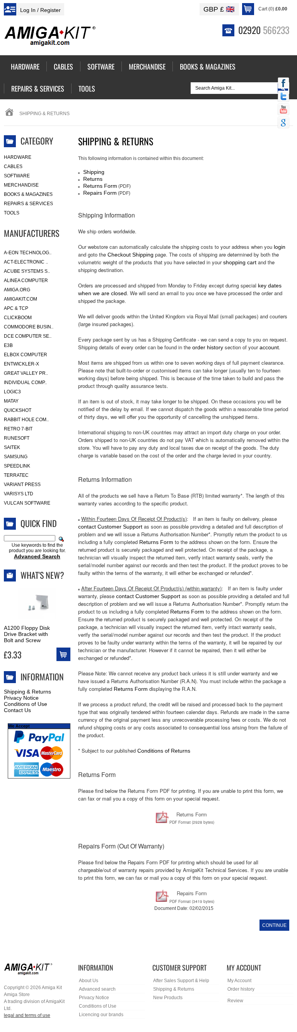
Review (235, 1000)
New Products (168, 997)
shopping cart (239, 262)
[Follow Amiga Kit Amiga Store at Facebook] (283, 83)
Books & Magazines (28, 194)
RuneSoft (16, 438)
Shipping (93, 172)
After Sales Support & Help (181, 980)
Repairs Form (100, 193)
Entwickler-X (21, 364)
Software (17, 176)
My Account (239, 980)
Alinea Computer (26, 280)
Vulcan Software (27, 503)
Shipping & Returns (27, 692)
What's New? (42, 575)
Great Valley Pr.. (26, 373)
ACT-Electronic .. (26, 262)
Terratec (16, 475)
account (269, 347)
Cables (13, 166)
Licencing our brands (101, 1014)
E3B (8, 345)
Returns (92, 179)
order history (207, 347)
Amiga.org (17, 289)
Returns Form (100, 186)
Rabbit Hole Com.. (26, 419)
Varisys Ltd (18, 493)
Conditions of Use (25, 704)
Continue (274, 925)
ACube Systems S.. (27, 271)
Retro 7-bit (18, 429)
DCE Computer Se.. (27, 336)
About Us (88, 980)
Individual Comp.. (25, 382)
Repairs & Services (28, 203)
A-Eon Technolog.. (27, 252)
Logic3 (12, 391)
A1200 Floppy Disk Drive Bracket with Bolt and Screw (27, 634)
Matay (11, 401)
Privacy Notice (21, 698)
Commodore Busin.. (28, 327)
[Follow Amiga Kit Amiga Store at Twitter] (283, 97)
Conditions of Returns (163, 751)
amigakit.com (20, 299)
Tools (11, 213)
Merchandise (21, 185)
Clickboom (18, 317)
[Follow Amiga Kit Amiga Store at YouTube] (283, 110)
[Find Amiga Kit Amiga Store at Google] (283, 123)
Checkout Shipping (131, 255)
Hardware (17, 157)
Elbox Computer (25, 354)
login (279, 247)
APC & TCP (16, 308)
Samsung (15, 456)
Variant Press (22, 484)
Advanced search (97, 989)
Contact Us (17, 710)
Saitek (12, 447)
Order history (240, 989)
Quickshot (17, 410)
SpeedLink (17, 466)
